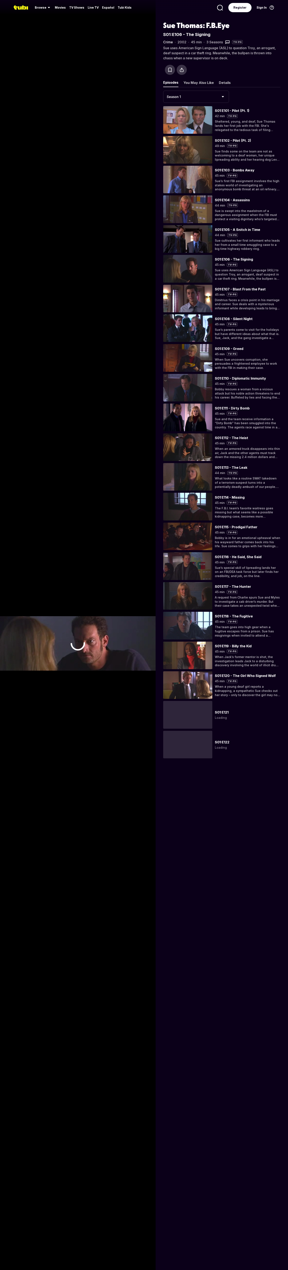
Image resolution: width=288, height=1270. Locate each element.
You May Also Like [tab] (198, 83)
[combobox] (196, 97)
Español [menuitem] (108, 7)
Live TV (93, 7)
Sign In (262, 7)
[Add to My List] (170, 70)
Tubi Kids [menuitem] (125, 7)
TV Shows (76, 7)
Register (239, 7)
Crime (168, 42)
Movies (60, 7)
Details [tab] (225, 83)
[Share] (182, 70)
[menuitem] (43, 7)
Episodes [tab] (170, 82)
